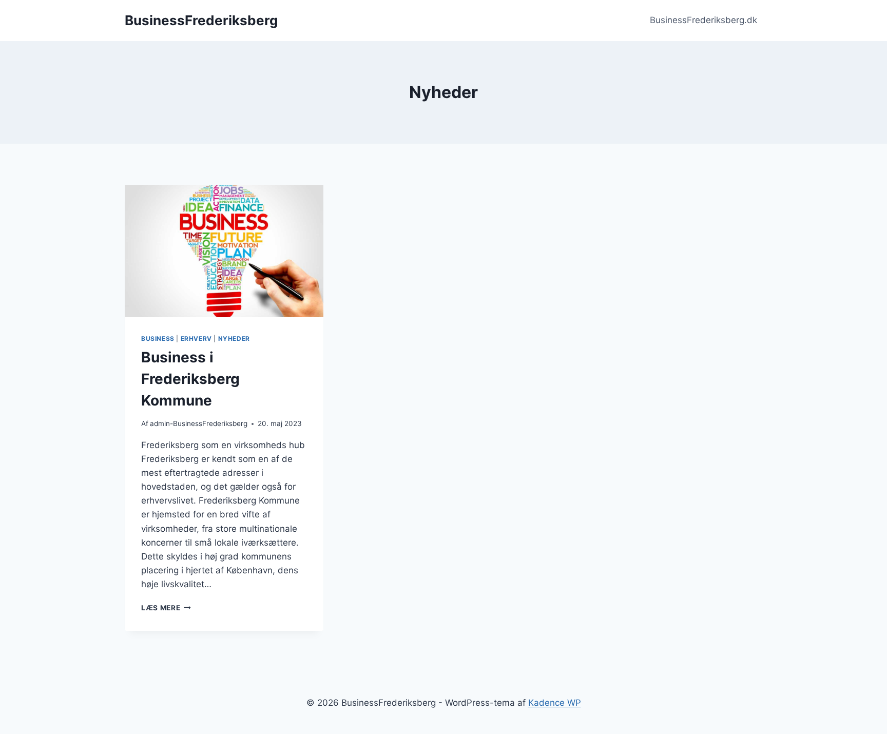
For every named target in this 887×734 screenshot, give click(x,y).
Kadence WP (554, 703)
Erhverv (196, 338)
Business (158, 338)
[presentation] (224, 251)
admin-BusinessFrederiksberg (198, 423)
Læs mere (166, 608)
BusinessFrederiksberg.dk (703, 20)
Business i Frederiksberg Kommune (190, 379)
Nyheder (234, 338)
